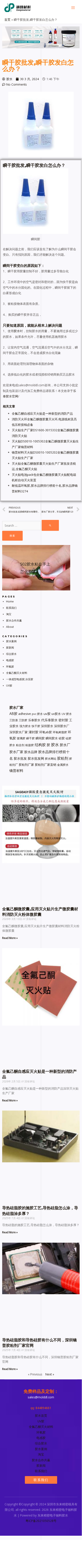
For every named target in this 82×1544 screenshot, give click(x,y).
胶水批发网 (36, 758)
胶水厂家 (16, 751)
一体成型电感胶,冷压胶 (19, 679)
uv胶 (47, 713)
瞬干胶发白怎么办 (43, 165)
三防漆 (13, 720)
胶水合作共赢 (14, 620)
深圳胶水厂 (61, 726)
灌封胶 (33, 732)
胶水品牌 (30, 752)
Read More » (10, 938)
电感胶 (10, 660)
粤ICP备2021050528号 (41, 1521)
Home (10, 601)
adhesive (24, 714)
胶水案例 (11, 641)
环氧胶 (10, 666)
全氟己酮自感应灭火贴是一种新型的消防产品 (42, 413)
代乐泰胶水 (49, 720)
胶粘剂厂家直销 (45, 765)
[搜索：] (30, 525)
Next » (49, 1374)
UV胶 (9, 685)
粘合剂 (20, 745)
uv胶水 (56, 714)
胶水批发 (20, 758)
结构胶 (40, 744)
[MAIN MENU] (73, 7)
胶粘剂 (62, 758)
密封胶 (63, 720)
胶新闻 (10, 647)
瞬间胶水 (52, 738)
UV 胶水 (67, 714)
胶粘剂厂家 (26, 765)
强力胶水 (25, 726)
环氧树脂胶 (60, 732)
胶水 (17, 331)
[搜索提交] (50, 525)
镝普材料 (16, 770)
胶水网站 (50, 759)
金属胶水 (62, 765)
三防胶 (23, 720)
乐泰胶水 (34, 720)
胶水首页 (41, 1415)
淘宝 (8, 614)
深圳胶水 (47, 726)
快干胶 (36, 726)
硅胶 (62, 738)
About (10, 627)
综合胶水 (11, 654)
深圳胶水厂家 (18, 732)
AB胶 (13, 713)
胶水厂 (65, 744)
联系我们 (11, 608)
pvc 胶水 (37, 714)
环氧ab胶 (45, 732)
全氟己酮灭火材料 (16, 673)
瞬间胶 (40, 738)
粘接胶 (29, 745)
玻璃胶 (21, 738)
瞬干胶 (30, 738)
